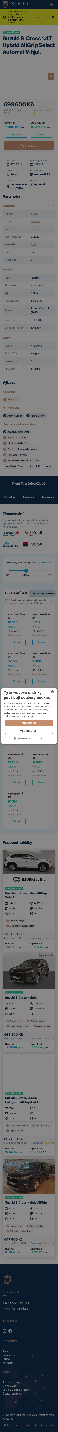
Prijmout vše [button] (29, 723)
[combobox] (52, 691)
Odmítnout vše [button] (29, 730)
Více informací (26, 716)
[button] (29, 738)
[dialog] (29, 716)
